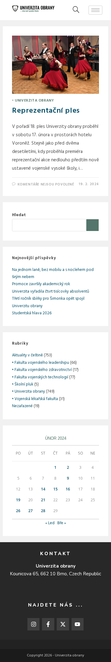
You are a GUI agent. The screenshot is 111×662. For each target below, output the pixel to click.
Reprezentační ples (46, 111)
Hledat (19, 215)
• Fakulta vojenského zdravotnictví (42, 370)
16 (68, 489)
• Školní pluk (22, 384)
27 (30, 510)
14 (43, 489)
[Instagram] (33, 624)
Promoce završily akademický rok (41, 284)
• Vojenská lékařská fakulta (35, 399)
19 (18, 500)
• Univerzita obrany (33, 101)
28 (43, 510)
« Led (50, 523)
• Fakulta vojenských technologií (40, 377)
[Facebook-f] (48, 624)
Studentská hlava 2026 (31, 313)
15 (55, 489)
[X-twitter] (63, 624)
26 (18, 510)
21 (43, 500)
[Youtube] (78, 624)
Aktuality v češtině (27, 355)
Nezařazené (22, 406)
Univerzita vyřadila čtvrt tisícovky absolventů (50, 291)
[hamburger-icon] (95, 10)
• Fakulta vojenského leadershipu (40, 362)
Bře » (61, 523)
